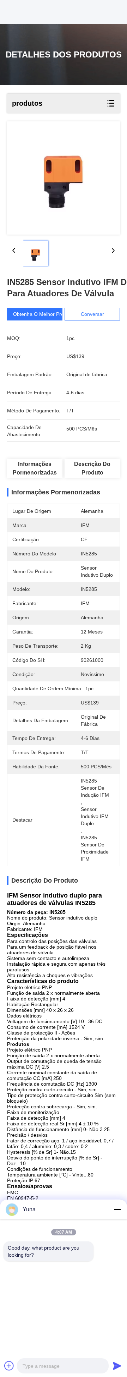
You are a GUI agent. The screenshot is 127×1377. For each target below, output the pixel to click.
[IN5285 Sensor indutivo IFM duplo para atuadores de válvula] (63, 178)
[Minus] (117, 1209)
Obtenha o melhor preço (41, 314)
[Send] (117, 1365)
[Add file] (9, 1365)
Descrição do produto (92, 468)
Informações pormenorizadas (35, 468)
